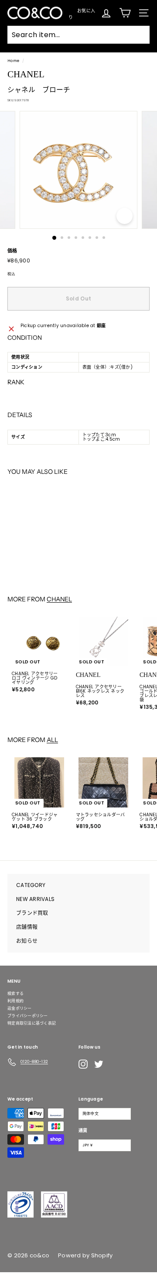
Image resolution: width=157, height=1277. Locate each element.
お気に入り (81, 13)
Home (13, 60)
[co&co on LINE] (116, 1064)
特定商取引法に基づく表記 (31, 1023)
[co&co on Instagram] (83, 1064)
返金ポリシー (19, 1008)
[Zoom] (124, 216)
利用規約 (15, 1001)
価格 (12, 250)
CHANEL (59, 599)
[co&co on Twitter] (98, 1064)
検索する (15, 993)
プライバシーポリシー (27, 1015)
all (52, 740)
